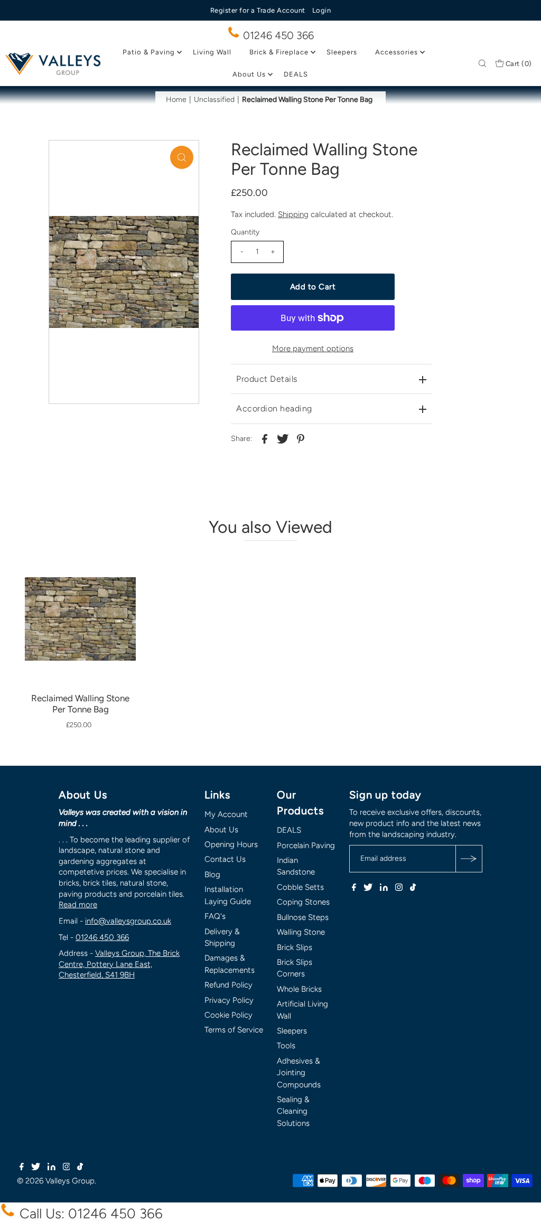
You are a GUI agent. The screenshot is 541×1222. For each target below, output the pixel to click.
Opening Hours (231, 844)
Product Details (266, 379)
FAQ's (215, 916)
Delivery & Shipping (222, 937)
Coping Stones (303, 902)
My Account (226, 814)
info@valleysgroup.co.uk (128, 921)
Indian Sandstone (296, 866)
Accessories (396, 52)
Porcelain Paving (306, 845)
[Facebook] (354, 888)
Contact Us (225, 859)
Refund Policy (228, 985)
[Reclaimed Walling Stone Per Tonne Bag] (80, 592)
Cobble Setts (300, 887)
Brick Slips (294, 947)
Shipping (293, 214)
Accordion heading (274, 408)
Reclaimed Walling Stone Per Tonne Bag (80, 704)
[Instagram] (399, 888)
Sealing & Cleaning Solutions (293, 1111)
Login (321, 10)
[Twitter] (367, 888)
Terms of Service (233, 1030)
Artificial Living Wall (302, 1009)
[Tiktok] (413, 888)
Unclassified (214, 99)
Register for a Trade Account (257, 10)
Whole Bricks (299, 989)
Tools (286, 1045)
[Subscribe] (468, 858)
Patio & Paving (149, 52)
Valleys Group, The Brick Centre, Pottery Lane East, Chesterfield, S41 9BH (119, 964)
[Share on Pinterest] (301, 438)
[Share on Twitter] (283, 438)
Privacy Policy (229, 1000)
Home (176, 99)
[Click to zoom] (181, 157)
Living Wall (212, 52)
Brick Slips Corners (294, 968)
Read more (78, 904)
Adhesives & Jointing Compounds (299, 1072)
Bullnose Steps (303, 917)
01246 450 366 (277, 35)
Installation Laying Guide (227, 895)
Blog (212, 874)
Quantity (245, 232)
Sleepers (342, 52)
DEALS (296, 74)
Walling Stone (301, 932)
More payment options (312, 348)
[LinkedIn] (384, 888)
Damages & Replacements (229, 963)
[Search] (482, 64)
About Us (249, 74)
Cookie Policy (228, 1015)
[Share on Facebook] (265, 438)
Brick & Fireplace (279, 52)
